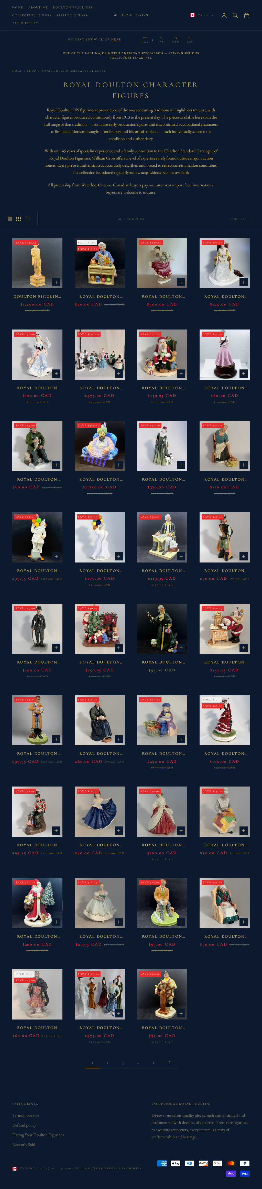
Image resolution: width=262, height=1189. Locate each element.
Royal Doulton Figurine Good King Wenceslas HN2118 (37, 1028)
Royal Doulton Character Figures (73, 70)
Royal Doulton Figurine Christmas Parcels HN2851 (162, 663)
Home (17, 7)
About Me (38, 7)
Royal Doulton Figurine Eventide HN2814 (225, 845)
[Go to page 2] (169, 1062)
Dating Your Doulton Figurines (38, 1135)
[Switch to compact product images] (27, 219)
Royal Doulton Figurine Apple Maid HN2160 (224, 480)
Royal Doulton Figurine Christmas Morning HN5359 (100, 663)
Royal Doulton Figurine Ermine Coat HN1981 (162, 845)
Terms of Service (25, 1115)
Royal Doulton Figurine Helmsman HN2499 (162, 1028)
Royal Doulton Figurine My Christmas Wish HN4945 (162, 388)
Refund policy (24, 1125)
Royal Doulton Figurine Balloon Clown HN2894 (37, 571)
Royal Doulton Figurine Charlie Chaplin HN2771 (37, 663)
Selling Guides (72, 15)
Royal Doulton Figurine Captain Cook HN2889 (162, 571)
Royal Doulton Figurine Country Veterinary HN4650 (37, 754)
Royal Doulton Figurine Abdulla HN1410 (100, 480)
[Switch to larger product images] (10, 219)
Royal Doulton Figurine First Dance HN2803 (100, 937)
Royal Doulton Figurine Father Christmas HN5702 (37, 937)
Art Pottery (25, 23)
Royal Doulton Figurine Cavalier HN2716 (225, 571)
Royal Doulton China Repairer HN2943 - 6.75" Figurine (100, 297)
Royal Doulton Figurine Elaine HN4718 (100, 845)
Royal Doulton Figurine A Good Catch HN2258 (37, 480)
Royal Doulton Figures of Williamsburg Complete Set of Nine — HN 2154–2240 (99, 388)
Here (116, 39)
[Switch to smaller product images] (18, 219)
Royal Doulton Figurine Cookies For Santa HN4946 (224, 663)
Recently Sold (23, 1144)
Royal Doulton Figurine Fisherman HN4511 (162, 937)
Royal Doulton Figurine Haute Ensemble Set (100, 1028)
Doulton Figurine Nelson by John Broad (37, 297)
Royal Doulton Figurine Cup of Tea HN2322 (100, 754)
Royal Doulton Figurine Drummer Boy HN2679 (37, 845)
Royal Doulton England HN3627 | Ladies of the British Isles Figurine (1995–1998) (37, 388)
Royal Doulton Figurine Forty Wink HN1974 (224, 937)
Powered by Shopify (123, 1168)
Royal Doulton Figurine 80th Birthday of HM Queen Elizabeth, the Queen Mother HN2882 (224, 388)
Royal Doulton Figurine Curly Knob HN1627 (162, 754)
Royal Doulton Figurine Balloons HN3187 (100, 571)
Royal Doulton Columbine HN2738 (162, 297)
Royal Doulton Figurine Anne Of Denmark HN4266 (162, 480)
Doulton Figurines (73, 7)
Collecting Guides (32, 15)
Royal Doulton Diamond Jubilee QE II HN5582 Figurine (224, 297)
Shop (31, 70)
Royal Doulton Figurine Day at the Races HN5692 (224, 754)
